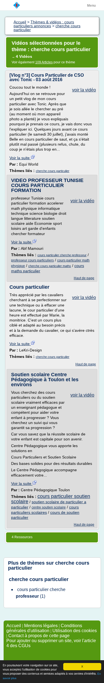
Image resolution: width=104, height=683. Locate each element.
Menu (91, 6)
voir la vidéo (84, 90)
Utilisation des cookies (74, 630)
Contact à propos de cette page (39, 635)
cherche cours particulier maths (49, 266)
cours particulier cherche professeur (62, 255)
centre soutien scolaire (49, 507)
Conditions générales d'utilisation (44, 628)
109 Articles (44, 62)
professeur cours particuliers (32, 260)
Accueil (13, 625)
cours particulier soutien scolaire (50, 498)
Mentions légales (41, 625)
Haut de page (84, 278)
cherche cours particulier (52, 171)
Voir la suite (20, 158)
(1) (40, 593)
